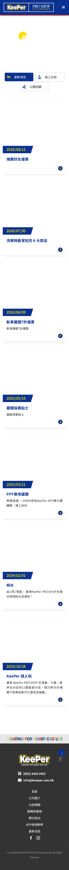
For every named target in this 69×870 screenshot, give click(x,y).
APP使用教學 (34, 824)
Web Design (30, 862)
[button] (63, 7)
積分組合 (34, 818)
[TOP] (61, 752)
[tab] (19, 77)
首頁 (35, 791)
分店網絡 (34, 804)
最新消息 (34, 831)
